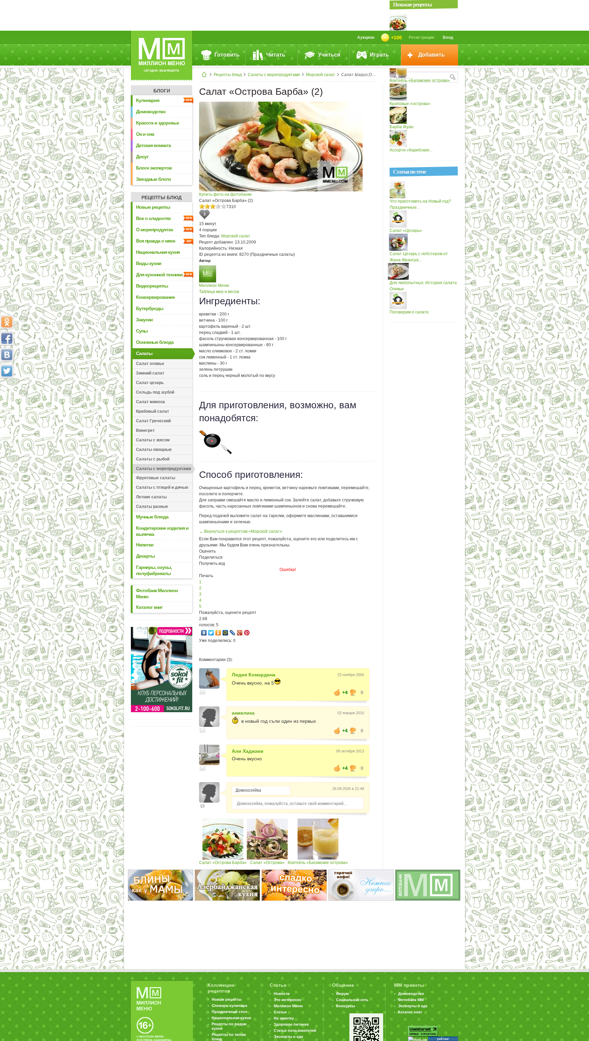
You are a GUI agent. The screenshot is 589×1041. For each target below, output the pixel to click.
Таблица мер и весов (219, 291)
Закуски (144, 319)
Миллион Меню (214, 285)
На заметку (284, 1018)
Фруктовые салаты (155, 477)
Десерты (145, 556)
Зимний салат (150, 373)
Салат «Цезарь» (406, 230)
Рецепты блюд (228, 74)
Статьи (280, 1012)
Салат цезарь (150, 382)
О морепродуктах (154, 229)
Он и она (145, 134)
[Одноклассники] (218, 632)
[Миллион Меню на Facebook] (7, 338)
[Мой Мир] (225, 632)
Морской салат (320, 74)
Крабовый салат (152, 411)
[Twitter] (211, 632)
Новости (282, 994)
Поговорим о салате (409, 312)
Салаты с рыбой (152, 459)
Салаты (144, 353)
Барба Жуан (401, 126)
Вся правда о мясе (155, 241)
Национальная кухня (158, 252)
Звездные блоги (153, 179)
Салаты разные (152, 506)
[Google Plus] (239, 632)
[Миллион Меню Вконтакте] (7, 355)
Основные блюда (154, 342)
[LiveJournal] (232, 632)
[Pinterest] (247, 632)
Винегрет (145, 430)
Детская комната (153, 145)
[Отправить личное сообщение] (202, 692)
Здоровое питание (291, 1024)
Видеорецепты (152, 286)
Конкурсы (345, 1006)
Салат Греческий (153, 421)
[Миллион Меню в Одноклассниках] (7, 322)
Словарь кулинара (229, 1005)
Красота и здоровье (157, 123)
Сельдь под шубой (155, 392)
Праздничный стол (229, 1012)
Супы (142, 331)
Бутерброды (149, 308)
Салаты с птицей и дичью (162, 487)
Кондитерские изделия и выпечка (162, 531)
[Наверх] (7, 401)
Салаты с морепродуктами (274, 74)
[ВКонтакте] (204, 632)
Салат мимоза (150, 401)
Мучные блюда (152, 516)
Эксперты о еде (288, 1037)
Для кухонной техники (159, 274)
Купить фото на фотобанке (225, 194)
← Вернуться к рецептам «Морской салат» (240, 531)
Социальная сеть (352, 1000)
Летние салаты (151, 497)
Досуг (142, 156)
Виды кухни (148, 263)
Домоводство (151, 111)
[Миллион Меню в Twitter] (7, 371)
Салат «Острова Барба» (223, 862)
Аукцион (365, 37)
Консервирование (155, 297)
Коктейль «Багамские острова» (318, 862)
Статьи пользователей (295, 1030)
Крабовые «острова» (410, 103)
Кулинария (147, 100)
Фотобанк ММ (411, 1000)
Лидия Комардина (253, 674)
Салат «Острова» (267, 862)
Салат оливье (150, 363)
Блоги (161, 90)
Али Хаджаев (247, 751)
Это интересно (287, 1000)
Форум (342, 994)
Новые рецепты (153, 207)
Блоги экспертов (154, 168)
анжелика (243, 713)
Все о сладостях (153, 218)
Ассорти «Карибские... (411, 150)
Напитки (144, 544)
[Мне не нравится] (353, 692)
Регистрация (421, 37)
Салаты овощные (154, 449)
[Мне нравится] (337, 692)
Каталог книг (149, 607)
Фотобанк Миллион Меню (157, 593)
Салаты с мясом (153, 440)
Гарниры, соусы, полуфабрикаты (154, 570)
